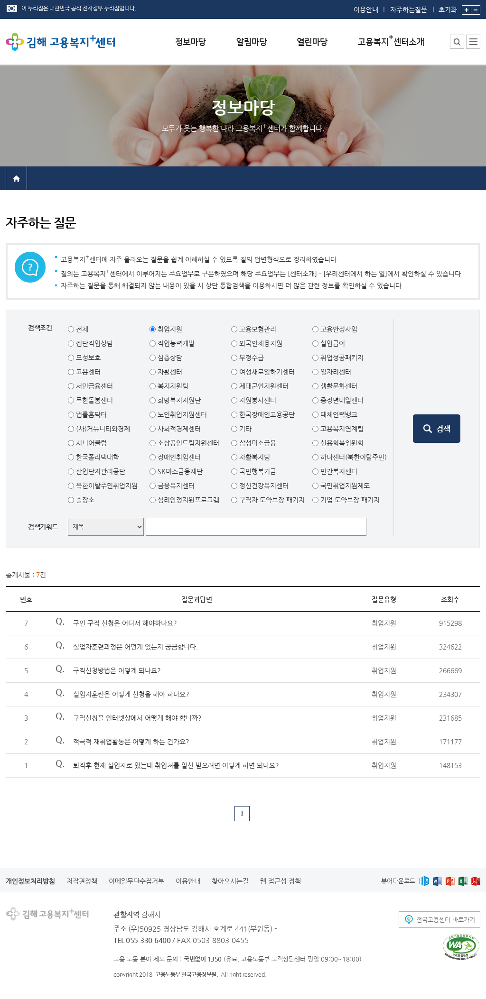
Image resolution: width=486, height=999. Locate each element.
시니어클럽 (90, 443)
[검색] (436, 428)
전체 (81, 329)
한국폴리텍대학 (96, 457)
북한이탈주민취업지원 (106, 485)
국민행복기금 (256, 471)
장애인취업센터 (178, 457)
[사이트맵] (473, 42)
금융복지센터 (175, 485)
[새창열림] (424, 880)
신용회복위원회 (341, 443)
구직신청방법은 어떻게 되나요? (117, 670)
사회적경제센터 (178, 428)
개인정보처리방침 (30, 881)
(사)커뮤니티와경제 (102, 428)
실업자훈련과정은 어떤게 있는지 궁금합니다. (135, 647)
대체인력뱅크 (337, 414)
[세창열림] (461, 947)
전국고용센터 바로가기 (445, 919)
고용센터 (87, 372)
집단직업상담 (93, 343)
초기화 (448, 9)
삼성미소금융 (256, 443)
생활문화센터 (337, 386)
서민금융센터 (93, 386)
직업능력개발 (175, 343)
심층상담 (169, 357)
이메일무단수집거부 (136, 881)
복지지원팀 (172, 386)
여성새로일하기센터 (266, 372)
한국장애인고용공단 (266, 414)
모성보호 (87, 357)
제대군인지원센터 (263, 386)
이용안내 (366, 9)
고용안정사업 (337, 329)
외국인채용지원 (259, 343)
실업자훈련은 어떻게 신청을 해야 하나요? (131, 694)
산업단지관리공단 (99, 471)
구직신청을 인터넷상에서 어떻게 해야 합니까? (137, 718)
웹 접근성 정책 (280, 881)
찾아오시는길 (230, 881)
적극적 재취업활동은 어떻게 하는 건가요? (131, 741)
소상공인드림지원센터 (187, 443)
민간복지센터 (337, 471)
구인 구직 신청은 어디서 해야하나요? (125, 623)
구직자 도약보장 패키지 (271, 500)
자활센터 (169, 372)
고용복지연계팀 (341, 428)
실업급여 (331, 343)
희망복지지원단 (178, 400)
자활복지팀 (253, 457)
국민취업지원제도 (344, 485)
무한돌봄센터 (93, 400)
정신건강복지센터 (263, 485)
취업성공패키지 (341, 357)
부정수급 (250, 357)
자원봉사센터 (256, 400)
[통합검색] (457, 42)
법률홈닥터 (90, 414)
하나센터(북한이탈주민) (352, 457)
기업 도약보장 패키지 (349, 500)
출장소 (84, 500)
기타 (244, 428)
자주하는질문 (408, 9)
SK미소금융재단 (179, 471)
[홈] (16, 178)
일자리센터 (334, 372)
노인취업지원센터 (181, 414)
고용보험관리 (256, 329)
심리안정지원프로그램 (187, 500)
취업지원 (169, 329)
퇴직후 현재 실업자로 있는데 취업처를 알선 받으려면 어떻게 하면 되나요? (176, 765)
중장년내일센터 (341, 400)
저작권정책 (81, 881)
